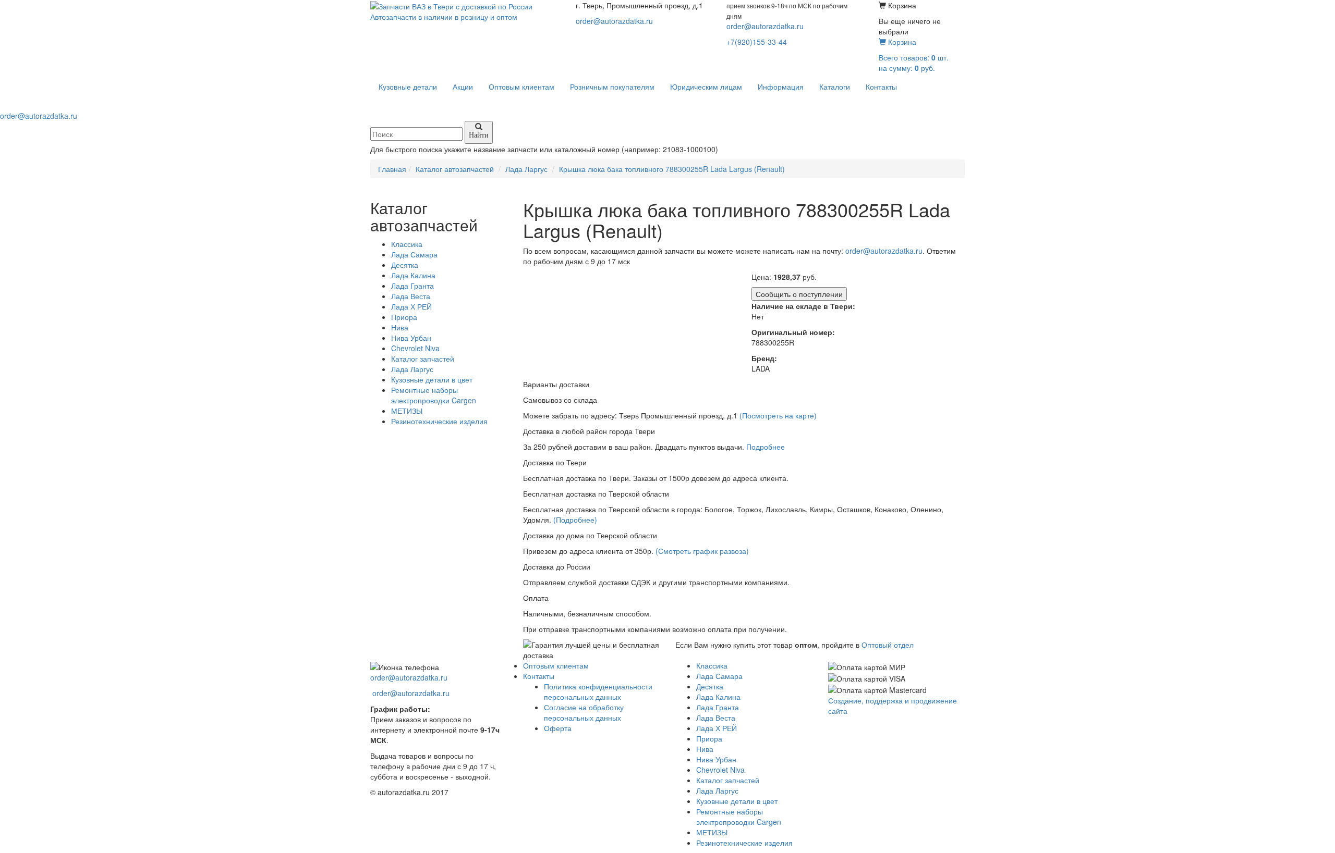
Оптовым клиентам (521, 86)
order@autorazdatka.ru (614, 21)
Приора (404, 317)
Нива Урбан (411, 337)
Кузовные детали (408, 86)
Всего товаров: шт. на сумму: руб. (914, 54)
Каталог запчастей (422, 358)
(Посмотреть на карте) (778, 415)
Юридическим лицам (706, 86)
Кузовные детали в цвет (431, 379)
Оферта (558, 728)
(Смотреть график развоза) (702, 551)
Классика (406, 244)
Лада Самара (414, 254)
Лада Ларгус (412, 369)
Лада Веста (410, 296)
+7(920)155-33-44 (756, 41)
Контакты (881, 86)
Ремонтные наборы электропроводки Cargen (433, 395)
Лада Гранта (412, 285)
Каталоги (834, 86)
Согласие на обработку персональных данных (584, 712)
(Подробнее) (575, 519)
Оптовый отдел (887, 644)
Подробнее (765, 446)
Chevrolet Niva (415, 348)
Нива (399, 327)
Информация (781, 86)
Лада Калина (413, 275)
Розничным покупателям (612, 86)
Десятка (404, 264)
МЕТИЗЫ (406, 410)
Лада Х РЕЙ (411, 306)
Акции (463, 86)
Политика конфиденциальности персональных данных (598, 691)
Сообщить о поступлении (799, 294)
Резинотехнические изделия (439, 421)
